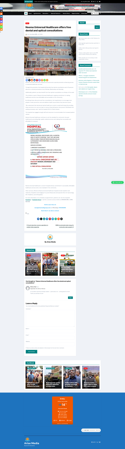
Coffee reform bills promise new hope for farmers (71, 384)
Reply (70, 297)
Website (28, 341)
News (30, 13)
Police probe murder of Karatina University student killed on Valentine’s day (89, 82)
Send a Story (66, 13)
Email (27, 335)
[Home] (26, 13)
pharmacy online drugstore (85, 80)
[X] (29, 80)
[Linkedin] (34, 80)
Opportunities (75, 13)
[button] (100, 13)
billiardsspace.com (83, 92)
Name (27, 328)
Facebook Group (36, 199)
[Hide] (0, 31)
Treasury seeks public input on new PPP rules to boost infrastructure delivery (88, 53)
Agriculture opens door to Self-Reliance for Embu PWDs (33, 385)
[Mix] (42, 80)
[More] (47, 80)
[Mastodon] (39, 80)
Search (82, 22)
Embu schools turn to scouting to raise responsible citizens (50, 268)
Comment (28, 309)
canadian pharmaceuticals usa (86, 69)
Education (45, 13)
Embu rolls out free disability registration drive (67, 267)
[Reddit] (32, 80)
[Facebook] (27, 80)
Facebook (28, 199)
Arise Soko (84, 13)
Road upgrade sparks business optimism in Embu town (53, 384)
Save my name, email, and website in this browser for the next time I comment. (45, 348)
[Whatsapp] (44, 80)
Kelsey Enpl (33, 286)
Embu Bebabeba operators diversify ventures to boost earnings (88, 93)
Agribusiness (37, 13)
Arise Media (29, 11)
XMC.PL (80, 75)
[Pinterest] (37, 80)
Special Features (55, 13)
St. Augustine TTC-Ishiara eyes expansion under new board (88, 70)
